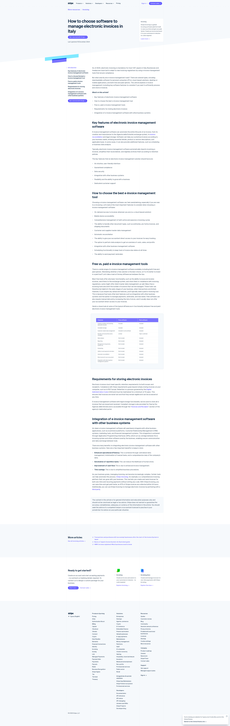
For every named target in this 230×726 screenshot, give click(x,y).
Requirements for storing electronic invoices (76, 87)
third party (96, 489)
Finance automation (122, 631)
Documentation (121, 693)
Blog (142, 621)
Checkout (95, 629)
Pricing (118, 3)
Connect (94, 634)
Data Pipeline (96, 639)
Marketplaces (120, 639)
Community (144, 624)
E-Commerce (120, 626)
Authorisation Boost (98, 621)
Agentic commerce (122, 621)
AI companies (120, 649)
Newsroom (144, 656)
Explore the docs (146, 585)
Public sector (120, 669)
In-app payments (121, 636)
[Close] (226, 716)
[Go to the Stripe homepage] (70, 613)
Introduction (72, 67)
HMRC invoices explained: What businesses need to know (113, 544)
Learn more (144, 39)
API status (119, 698)
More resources (74, 9)
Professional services (123, 667)
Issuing (94, 651)
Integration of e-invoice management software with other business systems (77, 93)
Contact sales (154, 3)
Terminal (95, 677)
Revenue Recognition (98, 669)
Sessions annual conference (149, 626)
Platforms (119, 644)
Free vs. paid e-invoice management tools (75, 82)
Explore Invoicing (122, 585)
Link (93, 654)
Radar (94, 667)
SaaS (118, 646)
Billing (94, 624)
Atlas (93, 619)
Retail (118, 672)
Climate (94, 631)
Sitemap (143, 639)
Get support (144, 668)
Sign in (144, 3)
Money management (122, 641)
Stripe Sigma (96, 672)
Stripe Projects (121, 706)
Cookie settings (146, 641)
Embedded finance (122, 629)
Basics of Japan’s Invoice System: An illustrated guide (112, 542)
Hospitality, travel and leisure (125, 657)
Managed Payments (98, 657)
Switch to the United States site (194, 721)
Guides (143, 616)
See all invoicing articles (76, 541)
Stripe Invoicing (122, 477)
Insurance (119, 659)
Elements (95, 641)
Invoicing (86, 9)
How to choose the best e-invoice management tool (76, 77)
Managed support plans (148, 671)
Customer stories (146, 619)
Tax (93, 674)
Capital (94, 626)
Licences (143, 636)
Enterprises (120, 616)
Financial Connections (99, 644)
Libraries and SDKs (122, 703)
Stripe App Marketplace (123, 681)
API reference (120, 696)
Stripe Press (144, 658)
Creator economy (121, 651)
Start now (72, 588)
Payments (95, 662)
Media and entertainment (124, 662)
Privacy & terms (146, 629)
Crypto (94, 636)
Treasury (95, 679)
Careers (143, 653)
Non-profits (120, 664)
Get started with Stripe (77, 37)
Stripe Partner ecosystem (124, 683)
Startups (119, 619)
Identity (94, 646)
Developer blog (121, 708)
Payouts (94, 664)
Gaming (118, 654)
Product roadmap (146, 651)
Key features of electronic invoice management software (78, 72)
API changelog (120, 701)
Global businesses (122, 634)
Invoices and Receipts (139, 407)
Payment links (96, 659)
